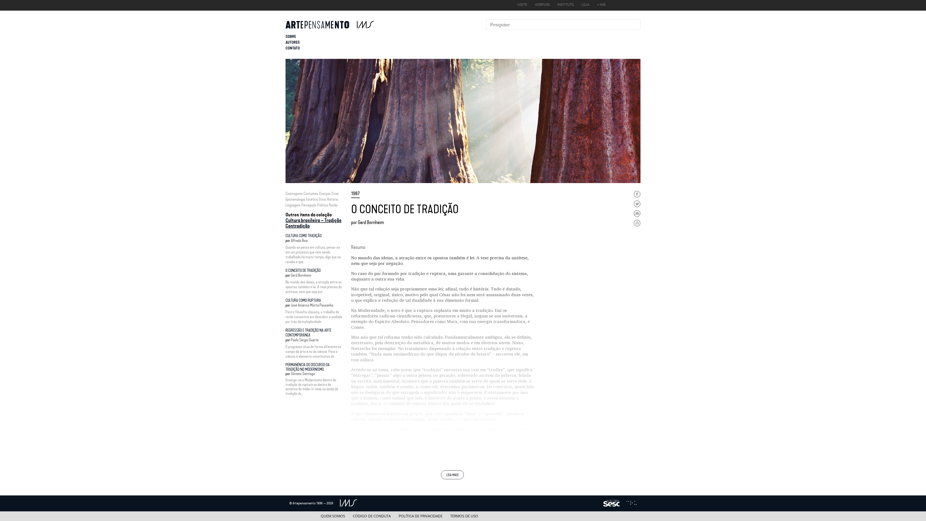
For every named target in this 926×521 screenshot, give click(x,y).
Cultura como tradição (304, 235)
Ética (322, 199)
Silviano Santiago (303, 373)
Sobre (291, 36)
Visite (522, 5)
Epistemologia (295, 199)
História (332, 199)
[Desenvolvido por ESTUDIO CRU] (631, 503)
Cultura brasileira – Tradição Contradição (313, 223)
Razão (333, 205)
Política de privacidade (421, 516)
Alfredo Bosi (299, 240)
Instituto (565, 5)
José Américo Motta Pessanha (312, 305)
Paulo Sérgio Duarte (305, 340)
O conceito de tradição (303, 270)
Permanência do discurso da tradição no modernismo (308, 367)
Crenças (325, 193)
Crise (335, 193)
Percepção (308, 205)
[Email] (637, 213)
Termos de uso (464, 516)
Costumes (311, 193)
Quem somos (333, 516)
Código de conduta (372, 516)
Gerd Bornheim (301, 275)
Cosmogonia (294, 193)
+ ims (601, 5)
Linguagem (293, 205)
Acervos (542, 5)
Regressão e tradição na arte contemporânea (308, 332)
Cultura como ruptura (303, 300)
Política (322, 205)
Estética (312, 199)
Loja (585, 5)
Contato (293, 48)
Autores (293, 42)
